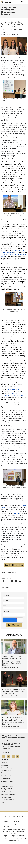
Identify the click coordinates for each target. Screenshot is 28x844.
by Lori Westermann (6, 34)
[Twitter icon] (9, 756)
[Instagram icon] (14, 756)
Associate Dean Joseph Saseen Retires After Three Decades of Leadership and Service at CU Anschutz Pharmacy (12, 661)
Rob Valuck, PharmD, (14, 389)
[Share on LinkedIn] (12, 581)
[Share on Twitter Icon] (3, 581)
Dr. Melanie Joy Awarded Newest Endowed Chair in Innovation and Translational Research (13, 721)
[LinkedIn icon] (18, 756)
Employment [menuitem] (17, 824)
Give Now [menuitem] (6, 826)
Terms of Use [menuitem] (7, 821)
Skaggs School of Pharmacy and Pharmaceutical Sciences (9, 10)
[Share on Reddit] (16, 581)
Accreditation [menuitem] (7, 824)
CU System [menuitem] (7, 819)
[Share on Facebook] (7, 581)
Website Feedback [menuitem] (17, 816)
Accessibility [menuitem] (17, 821)
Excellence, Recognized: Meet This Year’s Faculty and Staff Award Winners (13, 691)
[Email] (20, 581)
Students (13, 572)
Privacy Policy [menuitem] (16, 819)
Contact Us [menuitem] (7, 816)
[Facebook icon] (4, 756)
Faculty (8, 572)
